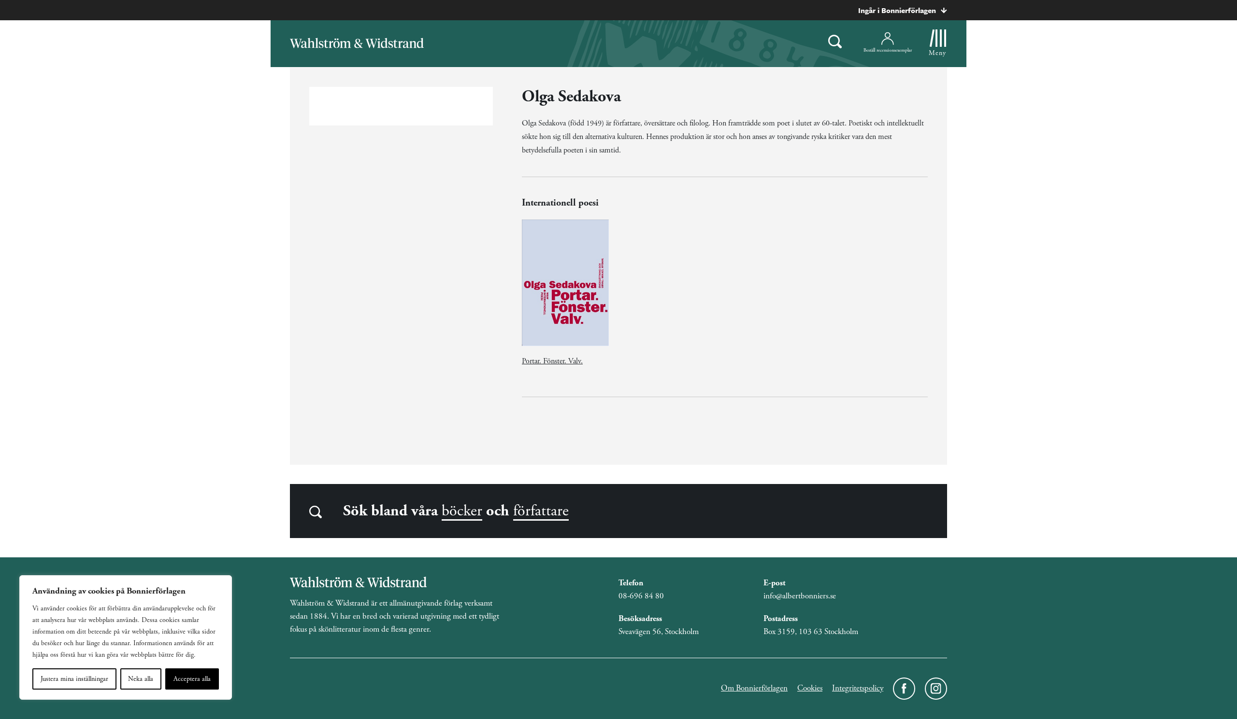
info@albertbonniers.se (799, 596)
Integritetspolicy (857, 688)
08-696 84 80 (641, 596)
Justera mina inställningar (74, 679)
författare (541, 511)
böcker (462, 511)
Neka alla (140, 679)
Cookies (809, 688)
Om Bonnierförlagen (754, 688)
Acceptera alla (192, 679)
